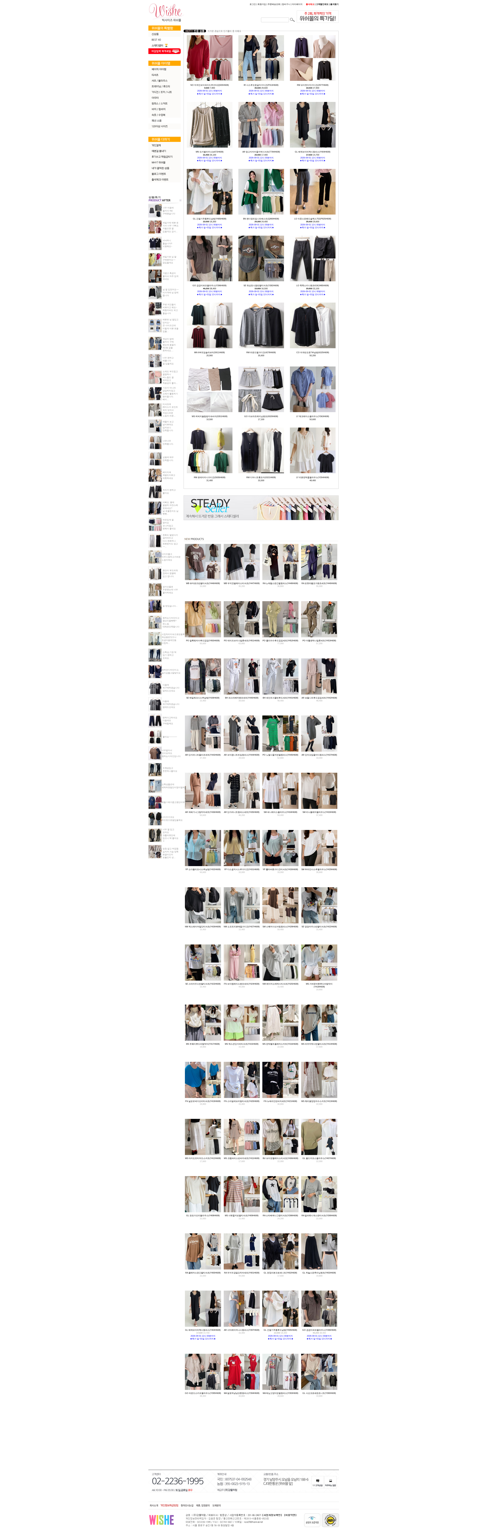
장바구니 (286, 4)
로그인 (253, 4)
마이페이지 (297, 4)
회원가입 (262, 4)
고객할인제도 (322, 4)
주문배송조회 (274, 4)
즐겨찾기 (334, 4)
